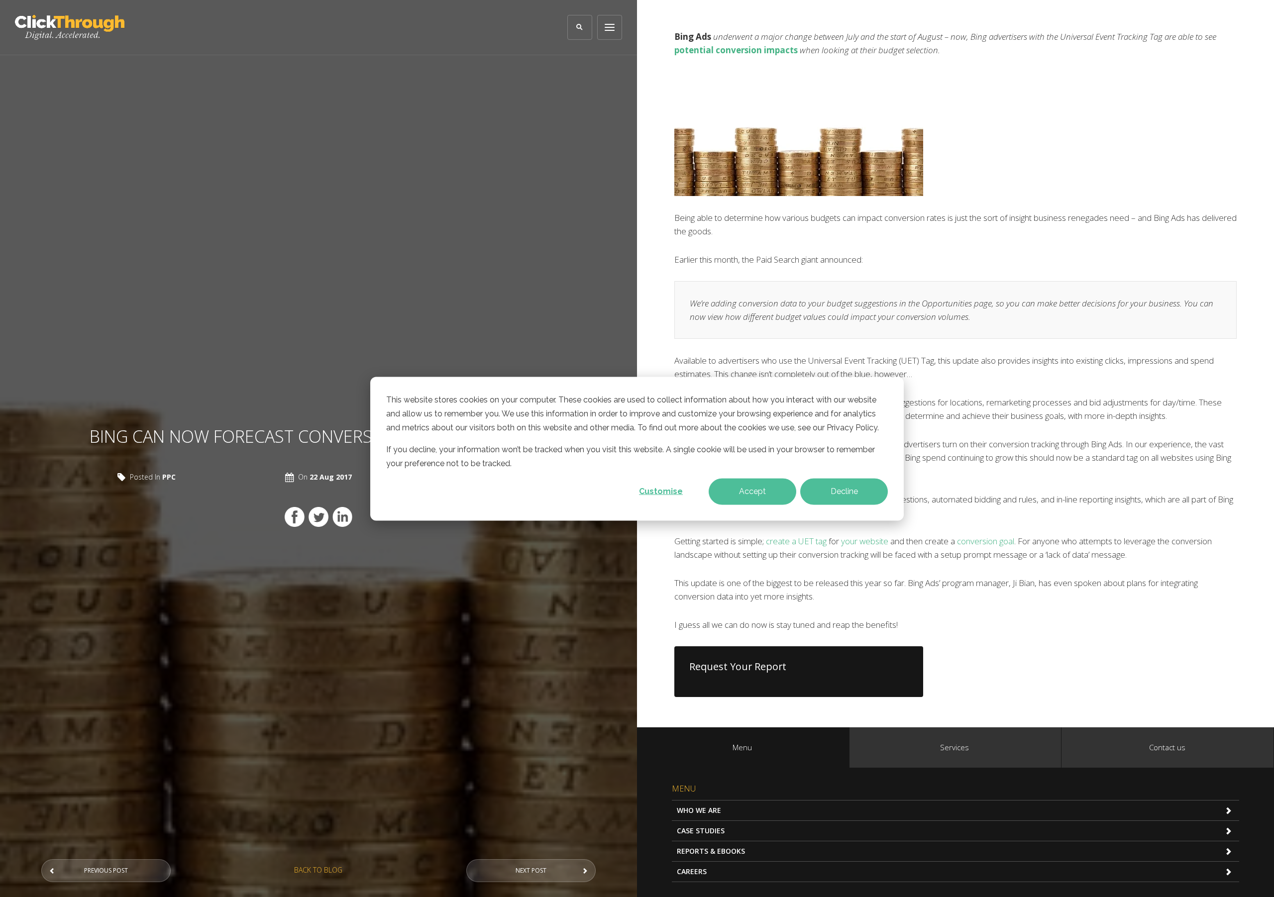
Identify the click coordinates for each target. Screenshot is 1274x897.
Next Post (531, 870)
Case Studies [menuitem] (701, 830)
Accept (752, 491)
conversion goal (985, 541)
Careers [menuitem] (692, 871)
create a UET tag (796, 541)
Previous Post (106, 870)
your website (864, 541)
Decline (844, 491)
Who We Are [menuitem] (699, 810)
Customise (661, 491)
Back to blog (318, 870)
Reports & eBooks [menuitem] (711, 851)
